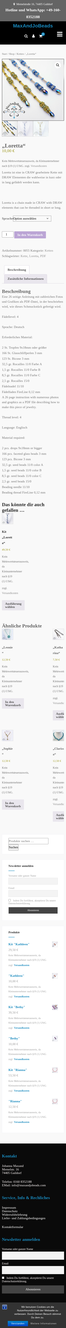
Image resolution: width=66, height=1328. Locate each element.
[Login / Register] (33, 36)
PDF (43, 256)
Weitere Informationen (43, 1323)
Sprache (7, 218)
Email (11, 888)
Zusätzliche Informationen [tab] (26, 278)
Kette (24, 256)
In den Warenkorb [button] (13, 703)
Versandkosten (39, 166)
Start (4, 53)
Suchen (13, 847)
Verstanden (17, 1323)
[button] (58, 65)
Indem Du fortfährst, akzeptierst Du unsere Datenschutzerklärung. (32, 902)
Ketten (20, 53)
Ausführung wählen (13, 605)
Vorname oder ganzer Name (22, 875)
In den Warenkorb (30, 235)
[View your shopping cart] (40, 36)
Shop (12, 53)
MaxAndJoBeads (33, 26)
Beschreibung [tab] (17, 269)
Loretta (33, 256)
